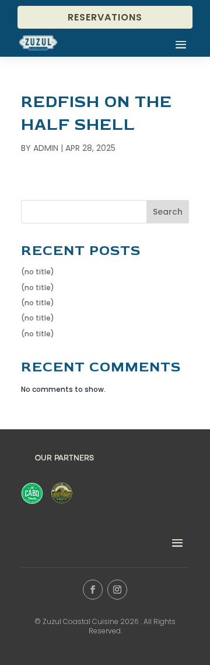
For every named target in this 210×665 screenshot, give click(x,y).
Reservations (105, 17)
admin (45, 148)
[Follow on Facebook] (93, 589)
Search (168, 212)
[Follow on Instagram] (117, 589)
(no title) (37, 272)
